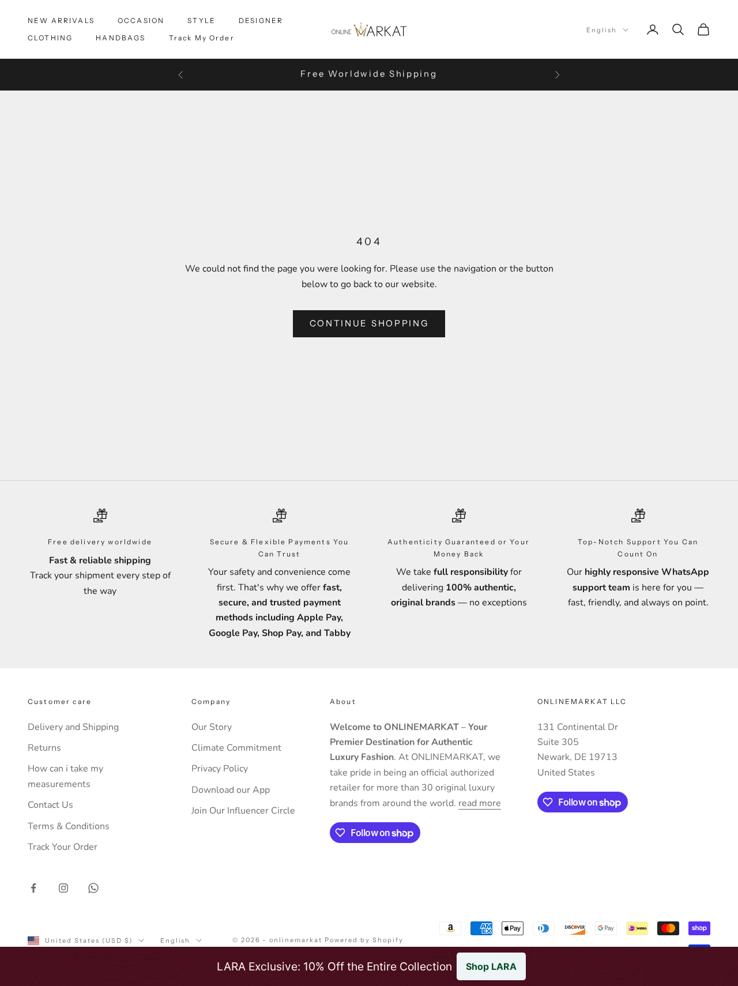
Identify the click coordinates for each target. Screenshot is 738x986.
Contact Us (50, 805)
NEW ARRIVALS (61, 20)
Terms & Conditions (69, 826)
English (601, 30)
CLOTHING (50, 37)
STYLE (201, 20)
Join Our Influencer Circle (243, 810)
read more (479, 803)
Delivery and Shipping (73, 727)
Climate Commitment (236, 748)
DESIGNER (261, 20)
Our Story (211, 727)
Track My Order (202, 37)
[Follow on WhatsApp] (93, 888)
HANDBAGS (120, 37)
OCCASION (141, 20)
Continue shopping (369, 323)
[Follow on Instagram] (63, 888)
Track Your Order (62, 847)
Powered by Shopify (364, 940)
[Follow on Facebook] (33, 888)
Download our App (230, 790)
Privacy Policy (219, 768)
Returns (44, 748)
